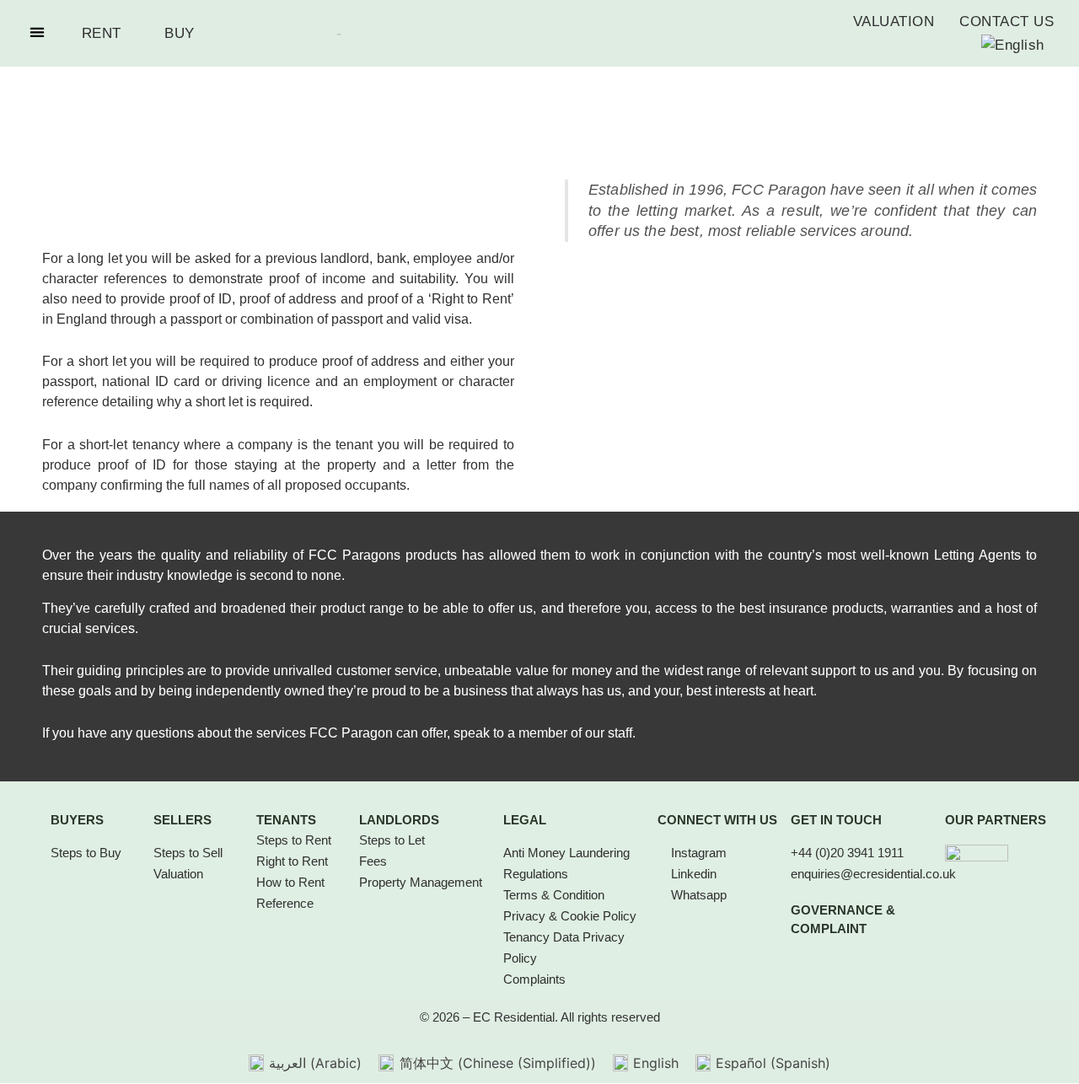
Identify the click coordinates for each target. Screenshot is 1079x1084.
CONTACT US (1006, 21)
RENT (101, 33)
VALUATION (894, 21)
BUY (179, 33)
